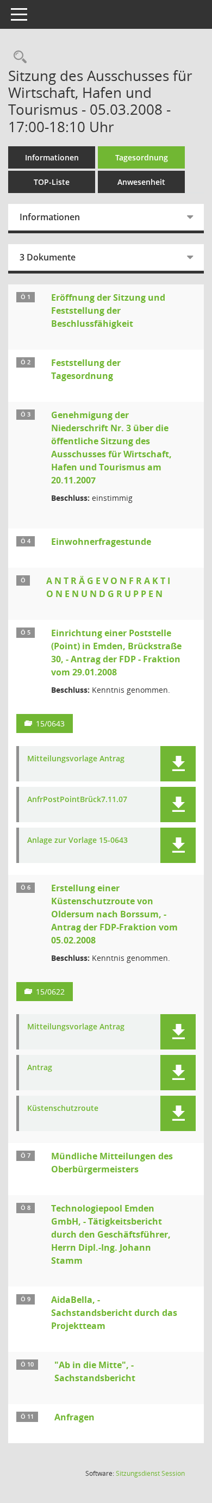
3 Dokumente (48, 257)
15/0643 (50, 723)
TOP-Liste (52, 182)
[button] (178, 763)
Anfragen (74, 1417)
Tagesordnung (141, 157)
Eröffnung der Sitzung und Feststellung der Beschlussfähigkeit (108, 310)
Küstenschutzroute (62, 1108)
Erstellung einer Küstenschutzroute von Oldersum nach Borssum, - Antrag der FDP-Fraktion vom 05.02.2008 (114, 914)
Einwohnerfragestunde (101, 542)
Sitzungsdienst (150, 1473)
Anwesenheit (141, 182)
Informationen (52, 157)
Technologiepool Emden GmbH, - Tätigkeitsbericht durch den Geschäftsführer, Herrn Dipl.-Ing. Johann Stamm (111, 1234)
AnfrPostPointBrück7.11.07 (77, 799)
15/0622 (50, 991)
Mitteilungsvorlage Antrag (75, 758)
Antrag (39, 1067)
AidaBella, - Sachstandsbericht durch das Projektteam (114, 1313)
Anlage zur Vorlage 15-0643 (77, 840)
